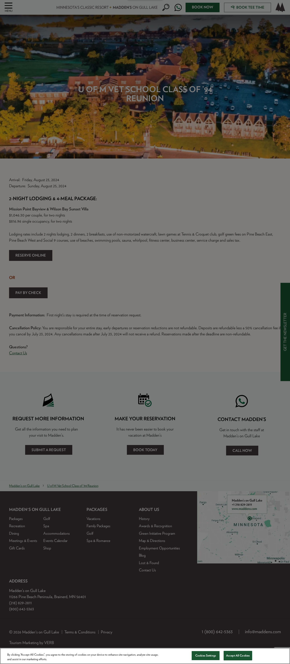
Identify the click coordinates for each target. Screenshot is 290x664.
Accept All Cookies (238, 655)
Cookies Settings (205, 655)
